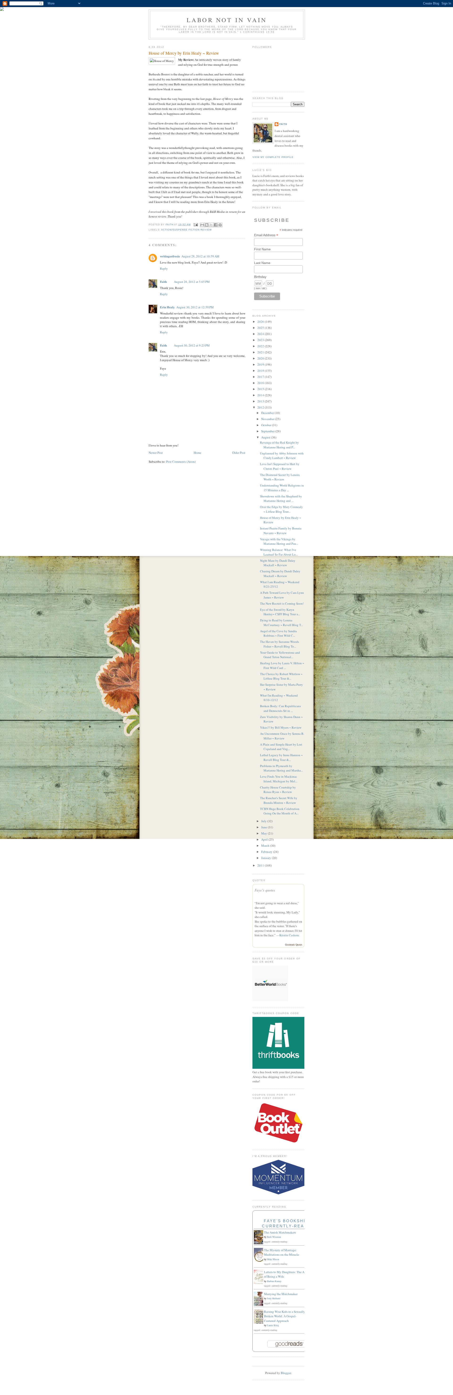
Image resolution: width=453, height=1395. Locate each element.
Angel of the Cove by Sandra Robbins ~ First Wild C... (278, 633)
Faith (163, 281)
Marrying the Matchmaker (281, 1294)
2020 (261, 358)
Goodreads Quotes (293, 944)
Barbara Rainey (274, 1281)
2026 (261, 321)
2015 (261, 389)
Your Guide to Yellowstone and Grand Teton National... (280, 654)
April (264, 839)
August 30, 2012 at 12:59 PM (195, 307)
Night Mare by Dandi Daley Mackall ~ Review (277, 562)
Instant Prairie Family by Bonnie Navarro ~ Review (281, 530)
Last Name (262, 263)
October (266, 425)
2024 (261, 334)
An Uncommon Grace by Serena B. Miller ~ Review (282, 735)
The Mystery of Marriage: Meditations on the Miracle (281, 1252)
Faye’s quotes (265, 890)
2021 (261, 352)
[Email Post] (196, 224)
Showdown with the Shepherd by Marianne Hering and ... (281, 498)
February (267, 852)
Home (197, 452)
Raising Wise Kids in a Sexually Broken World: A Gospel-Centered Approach (284, 1316)
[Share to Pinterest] (220, 225)
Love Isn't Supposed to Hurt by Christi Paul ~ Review (279, 466)
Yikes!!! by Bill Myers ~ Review (280, 727)
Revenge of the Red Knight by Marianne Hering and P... (279, 444)
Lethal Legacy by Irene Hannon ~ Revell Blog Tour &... (281, 757)
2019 (261, 364)
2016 (261, 383)
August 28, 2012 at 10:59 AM (200, 256)
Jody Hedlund (273, 1298)
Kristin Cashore (289, 935)
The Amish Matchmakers (280, 1232)
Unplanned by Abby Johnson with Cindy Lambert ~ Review (282, 455)
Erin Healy (167, 307)
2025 (261, 328)
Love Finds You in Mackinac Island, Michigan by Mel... (278, 778)
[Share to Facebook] (215, 225)
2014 (261, 395)
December (268, 413)
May (264, 833)
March (265, 845)
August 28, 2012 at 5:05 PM (192, 282)
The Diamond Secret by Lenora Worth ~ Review (280, 477)
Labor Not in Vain (227, 20)
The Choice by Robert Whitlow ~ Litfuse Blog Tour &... (281, 676)
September (268, 431)
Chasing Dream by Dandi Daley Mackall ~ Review (280, 573)
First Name (262, 249)
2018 (261, 370)
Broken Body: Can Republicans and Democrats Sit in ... (280, 708)
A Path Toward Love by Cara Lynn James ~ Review (282, 594)
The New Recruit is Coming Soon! (282, 603)
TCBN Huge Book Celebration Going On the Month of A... (279, 811)
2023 (261, 340)
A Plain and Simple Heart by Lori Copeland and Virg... (281, 746)
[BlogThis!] (206, 225)
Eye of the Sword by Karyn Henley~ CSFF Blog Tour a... (280, 611)
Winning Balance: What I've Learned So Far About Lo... (279, 552)
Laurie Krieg (273, 1325)
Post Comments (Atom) (181, 461)
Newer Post (156, 452)
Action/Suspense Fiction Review (186, 229)
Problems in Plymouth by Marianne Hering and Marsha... (281, 768)
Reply (164, 268)
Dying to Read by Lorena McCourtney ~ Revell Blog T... (281, 622)
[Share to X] (211, 225)
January (266, 858)
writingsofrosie (170, 256)
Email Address (266, 235)
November (268, 419)
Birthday (260, 277)
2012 (261, 407)
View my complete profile (273, 157)
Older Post (238, 452)
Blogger (286, 1373)
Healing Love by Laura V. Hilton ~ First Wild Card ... (282, 665)
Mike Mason (273, 1259)
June (264, 827)
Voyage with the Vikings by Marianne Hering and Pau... (279, 541)
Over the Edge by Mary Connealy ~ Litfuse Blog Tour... (281, 509)
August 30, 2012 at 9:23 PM (192, 345)
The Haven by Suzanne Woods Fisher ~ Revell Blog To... (279, 644)
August (266, 437)
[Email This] (202, 225)
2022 (261, 346)
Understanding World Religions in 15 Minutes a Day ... (282, 487)
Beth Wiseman (274, 1236)
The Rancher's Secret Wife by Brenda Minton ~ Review (278, 800)
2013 (261, 401)
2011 (261, 865)
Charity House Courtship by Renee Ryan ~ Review (278, 789)
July (264, 821)
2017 (261, 377)
